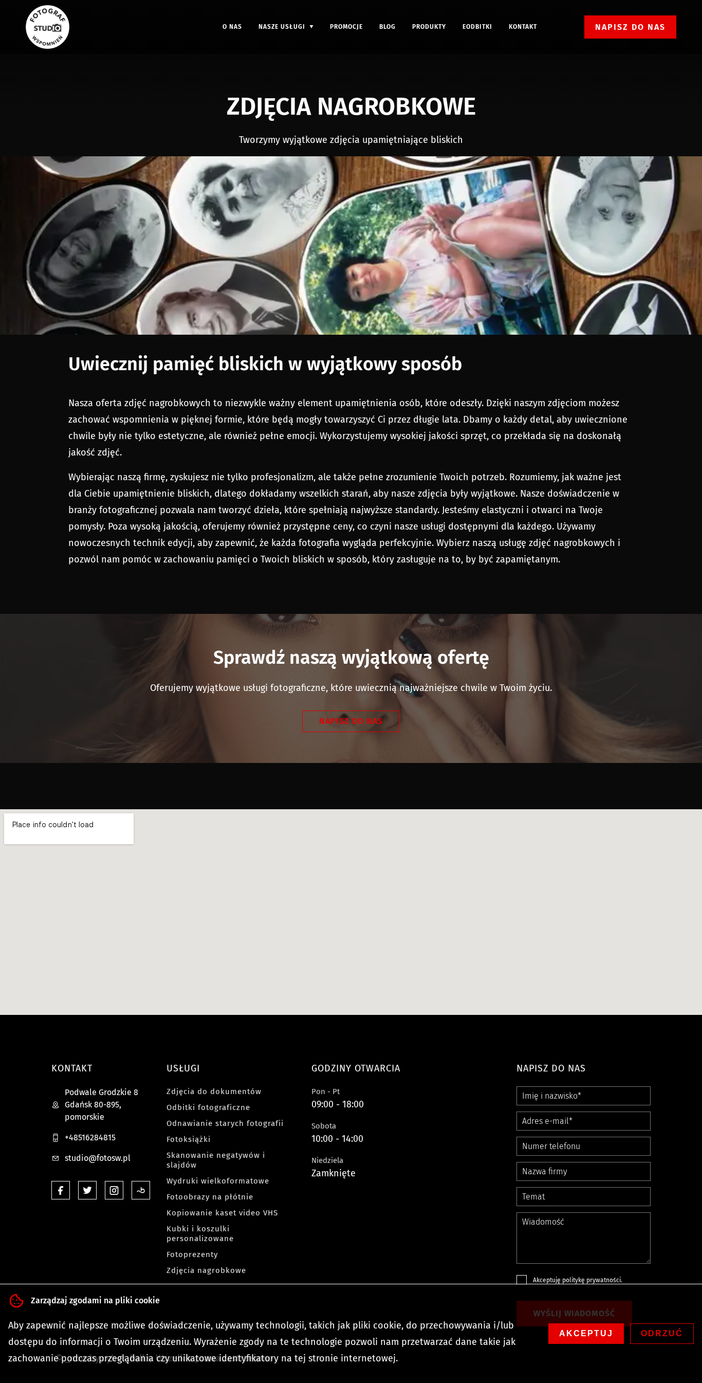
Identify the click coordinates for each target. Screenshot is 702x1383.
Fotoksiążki (189, 1139)
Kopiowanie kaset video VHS (222, 1212)
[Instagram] (114, 1190)
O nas (232, 26)
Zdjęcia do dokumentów (214, 1091)
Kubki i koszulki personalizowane (200, 1233)
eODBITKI (477, 26)
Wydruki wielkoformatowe (218, 1181)
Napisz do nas (630, 27)
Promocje (346, 26)
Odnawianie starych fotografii (225, 1123)
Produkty (429, 26)
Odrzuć (662, 1333)
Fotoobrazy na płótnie (210, 1197)
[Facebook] (60, 1190)
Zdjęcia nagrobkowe (206, 1270)
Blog (387, 26)
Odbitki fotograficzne (208, 1107)
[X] (87, 1190)
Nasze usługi (281, 26)
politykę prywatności (591, 1280)
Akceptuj (586, 1333)
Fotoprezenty (192, 1254)
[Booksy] (141, 1190)
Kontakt (523, 26)
